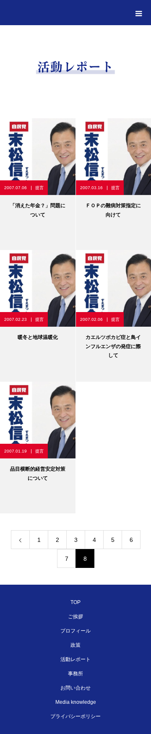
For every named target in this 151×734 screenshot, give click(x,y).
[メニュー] (138, 12)
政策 (75, 645)
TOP (75, 602)
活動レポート (75, 659)
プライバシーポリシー (75, 716)
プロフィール (75, 631)
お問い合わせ (75, 688)
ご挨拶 (75, 616)
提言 (39, 187)
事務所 (75, 674)
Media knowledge (75, 702)
